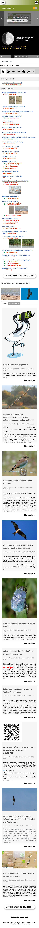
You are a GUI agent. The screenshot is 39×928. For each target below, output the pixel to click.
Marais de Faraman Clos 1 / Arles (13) (12, 83)
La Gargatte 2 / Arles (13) (9, 161)
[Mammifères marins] (13, 71)
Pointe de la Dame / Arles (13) (10, 218)
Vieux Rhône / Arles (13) (8, 226)
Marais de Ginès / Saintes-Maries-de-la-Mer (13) (15, 181)
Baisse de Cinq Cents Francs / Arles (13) (13, 106)
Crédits (26, 917)
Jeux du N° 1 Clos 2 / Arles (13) (10, 147)
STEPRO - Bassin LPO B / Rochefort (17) (13, 236)
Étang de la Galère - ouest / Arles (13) (12, 142)
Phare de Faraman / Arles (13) (10, 196)
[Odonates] (28, 71)
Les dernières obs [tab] (7, 61)
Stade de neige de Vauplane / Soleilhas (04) (14, 92)
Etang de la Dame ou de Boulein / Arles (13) (14, 132)
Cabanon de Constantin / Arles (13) (11, 116)
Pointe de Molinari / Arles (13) (10, 201)
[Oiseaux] (3, 71)
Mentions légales (15, 917)
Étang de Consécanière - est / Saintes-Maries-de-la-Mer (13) (19, 137)
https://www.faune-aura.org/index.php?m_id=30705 (19, 498)
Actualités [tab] (5, 303)
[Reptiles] (18, 71)
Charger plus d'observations (20, 276)
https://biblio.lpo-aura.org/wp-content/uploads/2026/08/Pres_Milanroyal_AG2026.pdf (19, 567)
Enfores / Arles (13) (7, 121)
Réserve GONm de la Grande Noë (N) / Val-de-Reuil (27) (17, 250)
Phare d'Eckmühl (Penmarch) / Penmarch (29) (15, 268)
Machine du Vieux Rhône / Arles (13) (12, 176)
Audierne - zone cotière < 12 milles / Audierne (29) (16, 255)
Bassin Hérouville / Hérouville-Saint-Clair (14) (14, 231)
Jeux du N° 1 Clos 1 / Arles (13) (10, 151)
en (36, 8)
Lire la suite (28, 380)
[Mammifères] (8, 71)
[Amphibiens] (23, 71)
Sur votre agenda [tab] (14, 303)
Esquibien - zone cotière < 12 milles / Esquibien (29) (16, 260)
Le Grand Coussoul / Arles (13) (10, 171)
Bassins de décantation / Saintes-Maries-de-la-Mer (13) (17, 111)
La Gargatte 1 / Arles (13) (9, 156)
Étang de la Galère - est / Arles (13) (11, 127)
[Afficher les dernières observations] (10, 65)
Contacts (22, 917)
